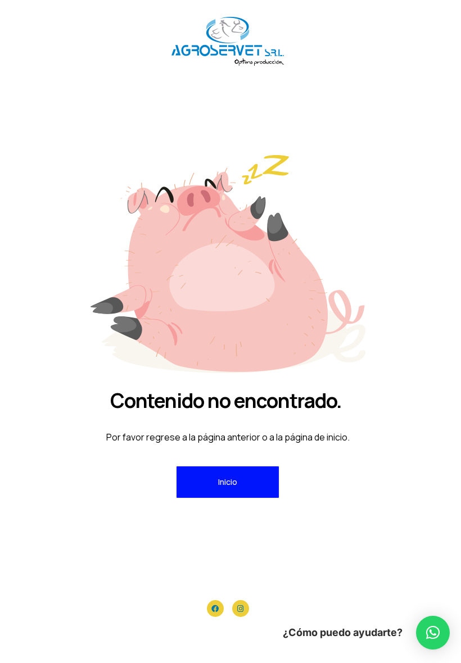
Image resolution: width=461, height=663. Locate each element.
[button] (433, 633)
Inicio (227, 481)
